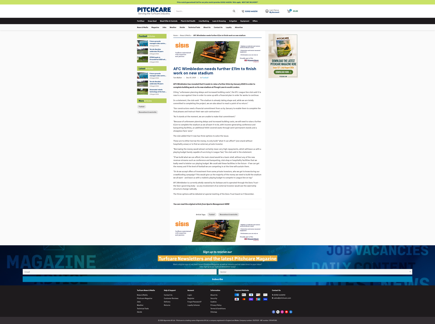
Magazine (155, 27)
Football (141, 106)
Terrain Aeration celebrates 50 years (156, 50)
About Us (206, 27)
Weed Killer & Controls (168, 21)
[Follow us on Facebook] (273, 311)
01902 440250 (251, 11)
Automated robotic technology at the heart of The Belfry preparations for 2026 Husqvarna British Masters (158, 91)
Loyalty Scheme (193, 305)
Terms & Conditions (218, 308)
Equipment (244, 21)
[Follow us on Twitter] (277, 311)
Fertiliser (140, 21)
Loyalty (229, 27)
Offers (255, 21)
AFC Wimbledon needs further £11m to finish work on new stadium (219, 35)
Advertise (239, 27)
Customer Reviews (171, 298)
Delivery (167, 302)
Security (213, 298)
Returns (167, 305)
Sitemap (213, 312)
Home (175, 35)
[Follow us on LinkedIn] (290, 311)
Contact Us (218, 27)
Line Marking (204, 21)
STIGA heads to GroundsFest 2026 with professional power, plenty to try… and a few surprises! (158, 58)
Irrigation (233, 21)
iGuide (182, 27)
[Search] (234, 11)
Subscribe (217, 279)
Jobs (164, 27)
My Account (274, 12)
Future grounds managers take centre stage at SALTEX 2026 (157, 42)
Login (189, 295)
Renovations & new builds (147, 112)
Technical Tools (194, 27)
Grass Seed (152, 21)
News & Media (142, 27)
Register (190, 298)
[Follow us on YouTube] (286, 311)
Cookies (213, 302)
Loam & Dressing (219, 21)
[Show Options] (410, 272)
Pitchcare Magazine (144, 298)
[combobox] (203, 11)
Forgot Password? (194, 302)
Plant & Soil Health (188, 21)
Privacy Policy (215, 305)
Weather (173, 27)
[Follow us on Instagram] (282, 311)
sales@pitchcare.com (282, 298)
